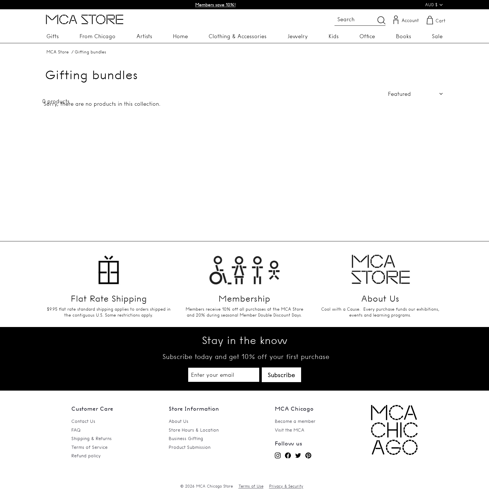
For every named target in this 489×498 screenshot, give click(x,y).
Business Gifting (186, 438)
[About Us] (380, 266)
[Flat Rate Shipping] (108, 266)
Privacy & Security (286, 486)
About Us (178, 421)
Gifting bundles (90, 52)
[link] (394, 453)
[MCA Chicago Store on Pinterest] (308, 455)
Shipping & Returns (91, 438)
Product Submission (190, 447)
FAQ (76, 430)
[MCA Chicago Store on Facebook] (288, 455)
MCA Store (57, 52)
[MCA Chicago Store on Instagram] (278, 455)
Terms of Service (89, 447)
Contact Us (83, 421)
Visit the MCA (289, 430)
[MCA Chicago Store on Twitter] (298, 455)
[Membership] (244, 266)
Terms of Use (251, 486)
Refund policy (86, 455)
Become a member (295, 421)
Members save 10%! (215, 4)
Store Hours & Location (194, 430)
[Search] (381, 20)
